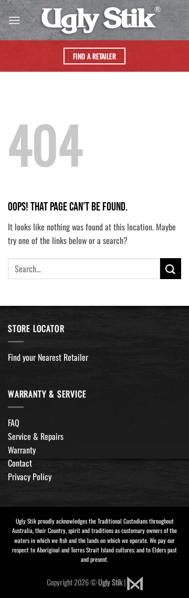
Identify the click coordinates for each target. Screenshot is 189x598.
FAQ (13, 422)
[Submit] (170, 268)
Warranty (22, 450)
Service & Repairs (36, 436)
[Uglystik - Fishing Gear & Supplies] (100, 20)
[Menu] (14, 20)
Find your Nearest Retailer (48, 357)
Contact (20, 463)
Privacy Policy (29, 476)
